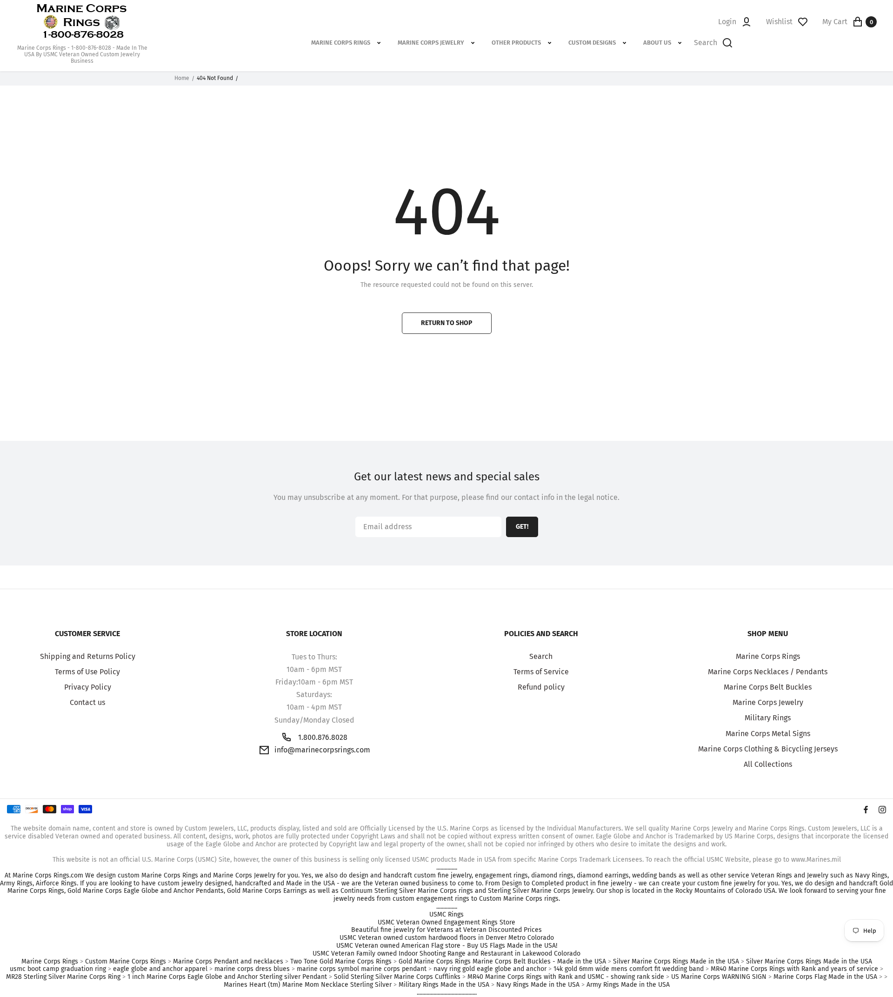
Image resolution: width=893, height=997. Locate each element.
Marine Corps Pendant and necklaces (228, 961)
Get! (522, 527)
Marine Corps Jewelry (768, 702)
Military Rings (768, 717)
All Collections (768, 764)
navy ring (446, 969)
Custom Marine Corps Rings (125, 961)
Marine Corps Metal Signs (768, 733)
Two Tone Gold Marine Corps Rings (341, 961)
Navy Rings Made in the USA (538, 985)
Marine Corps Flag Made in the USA (825, 977)
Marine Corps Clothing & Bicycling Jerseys (768, 748)
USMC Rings (446, 914)
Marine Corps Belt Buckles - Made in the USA (539, 961)
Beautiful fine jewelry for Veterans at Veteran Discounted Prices (446, 930)
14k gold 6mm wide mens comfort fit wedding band (628, 969)
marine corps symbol (328, 969)
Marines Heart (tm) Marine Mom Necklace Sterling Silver (308, 985)
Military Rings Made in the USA (444, 985)
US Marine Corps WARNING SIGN (718, 977)
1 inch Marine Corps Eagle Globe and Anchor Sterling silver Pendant (227, 977)
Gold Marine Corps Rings (435, 961)
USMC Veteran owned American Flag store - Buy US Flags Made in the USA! (446, 946)
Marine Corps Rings (768, 656)
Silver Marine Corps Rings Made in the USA (676, 961)
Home (181, 78)
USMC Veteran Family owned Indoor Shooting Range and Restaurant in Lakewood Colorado (446, 953)
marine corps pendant (394, 969)
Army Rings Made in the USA (628, 985)
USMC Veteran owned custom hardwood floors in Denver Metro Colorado (447, 938)
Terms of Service (541, 671)
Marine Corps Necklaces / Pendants (767, 671)
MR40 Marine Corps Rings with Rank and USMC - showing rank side (565, 977)
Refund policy (541, 687)
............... (446, 867)
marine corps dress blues (252, 969)
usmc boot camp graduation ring (58, 969)
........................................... (447, 993)
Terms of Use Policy (87, 671)
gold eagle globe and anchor (504, 969)
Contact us (87, 702)
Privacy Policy (87, 687)
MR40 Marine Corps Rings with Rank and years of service (794, 969)
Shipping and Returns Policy (87, 656)
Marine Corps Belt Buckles (768, 687)
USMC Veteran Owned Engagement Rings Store (446, 922)
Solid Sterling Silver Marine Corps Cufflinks (397, 977)
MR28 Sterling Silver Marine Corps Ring (63, 977)
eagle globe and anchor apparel (160, 969)
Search (541, 656)
